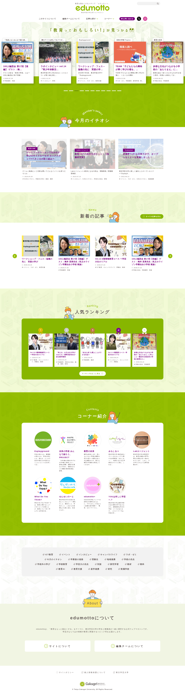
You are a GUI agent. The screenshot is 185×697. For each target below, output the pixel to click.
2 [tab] (71, 91)
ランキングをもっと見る (91, 373)
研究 (110, 569)
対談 (99, 564)
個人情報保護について (95, 672)
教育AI (61, 569)
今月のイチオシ (54, 559)
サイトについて (60, 646)
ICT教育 (49, 554)
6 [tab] (92, 91)
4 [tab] (82, 91)
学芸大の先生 (82, 564)
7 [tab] (98, 91)
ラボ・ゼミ (131, 554)
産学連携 (95, 569)
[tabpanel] (92, 63)
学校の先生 (129, 559)
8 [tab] (103, 91)
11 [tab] (119, 91)
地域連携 (111, 559)
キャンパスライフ (108, 554)
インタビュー (85, 554)
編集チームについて (71, 19)
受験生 (95, 559)
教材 (129, 564)
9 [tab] (109, 91)
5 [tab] (87, 91)
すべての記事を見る (153, 216)
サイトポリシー (66, 672)
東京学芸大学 (122, 672)
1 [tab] (66, 91)
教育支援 (78, 569)
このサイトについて (47, 19)
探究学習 (114, 564)
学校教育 (63, 564)
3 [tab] (76, 91)
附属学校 (125, 569)
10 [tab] (114, 91)
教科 (142, 564)
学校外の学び (43, 564)
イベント (66, 554)
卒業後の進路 (77, 559)
